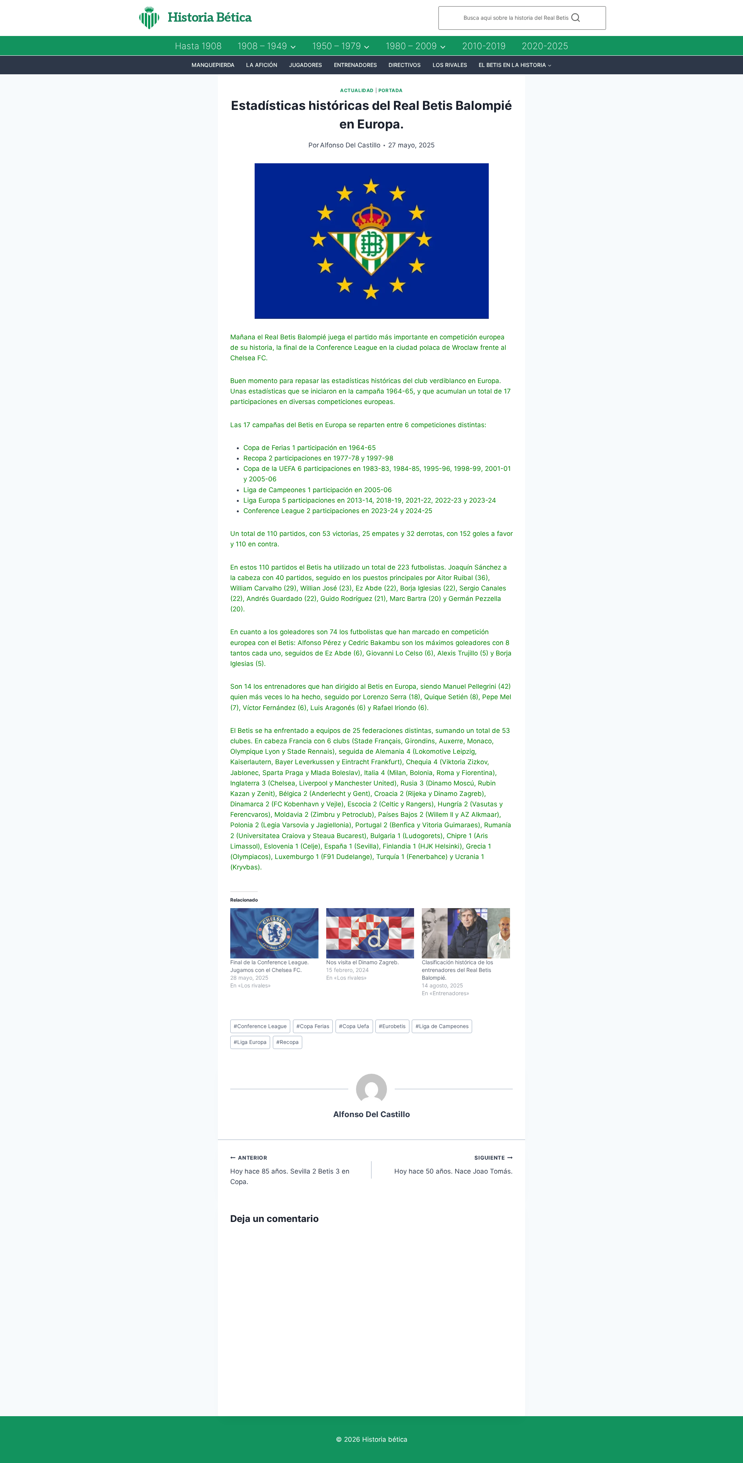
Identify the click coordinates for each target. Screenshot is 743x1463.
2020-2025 (545, 46)
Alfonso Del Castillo (350, 145)
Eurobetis (392, 1026)
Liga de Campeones (442, 1026)
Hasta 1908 (198, 46)
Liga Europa (250, 1042)
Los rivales (450, 65)
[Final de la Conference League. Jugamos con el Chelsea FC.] (274, 933)
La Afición (261, 65)
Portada (390, 90)
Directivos (405, 65)
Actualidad (357, 90)
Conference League (260, 1026)
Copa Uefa (354, 1026)
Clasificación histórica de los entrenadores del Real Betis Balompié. (457, 970)
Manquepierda (213, 65)
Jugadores (305, 65)
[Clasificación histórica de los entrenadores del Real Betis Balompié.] (466, 933)
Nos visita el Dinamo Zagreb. (362, 962)
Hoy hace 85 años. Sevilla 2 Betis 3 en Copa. (289, 1170)
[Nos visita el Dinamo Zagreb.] (370, 933)
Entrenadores (355, 65)
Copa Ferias (312, 1026)
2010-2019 (484, 46)
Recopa (287, 1042)
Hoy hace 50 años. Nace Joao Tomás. (453, 1165)
